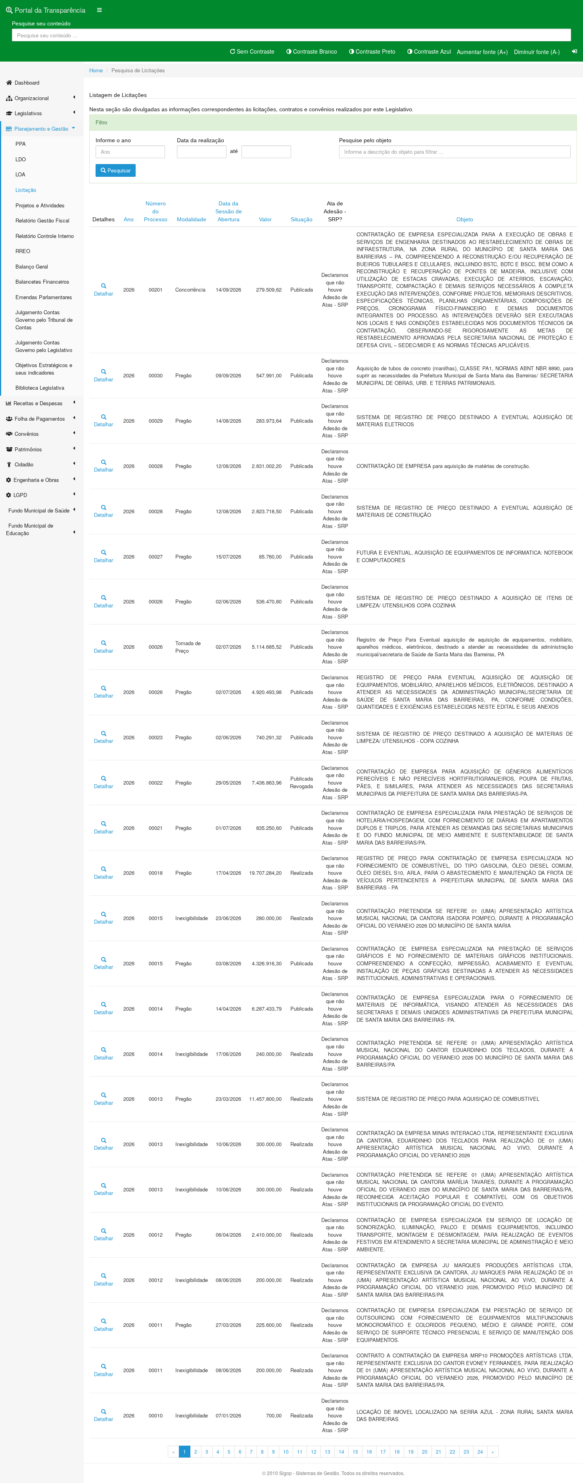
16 (369, 1451)
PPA (20, 143)
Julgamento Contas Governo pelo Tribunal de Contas (44, 319)
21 (438, 1451)
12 (313, 1451)
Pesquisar (118, 170)
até (234, 151)
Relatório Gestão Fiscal (42, 220)
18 (397, 1451)
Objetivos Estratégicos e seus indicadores (43, 368)
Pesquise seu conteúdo (41, 23)
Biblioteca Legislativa (39, 387)
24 (480, 1451)
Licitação (25, 189)
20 (425, 1451)
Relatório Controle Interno (44, 236)
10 (286, 1451)
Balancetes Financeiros (42, 281)
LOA (20, 174)
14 (341, 1451)
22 (452, 1451)
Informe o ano (113, 140)
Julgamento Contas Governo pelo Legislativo (43, 346)
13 (327, 1451)
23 (466, 1451)
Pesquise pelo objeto (365, 140)
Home (96, 70)
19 (411, 1451)
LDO (20, 159)
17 (383, 1451)
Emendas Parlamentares (43, 297)
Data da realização (200, 140)
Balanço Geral (31, 266)
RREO (22, 251)
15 (355, 1451)
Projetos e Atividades (40, 205)
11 (300, 1451)
